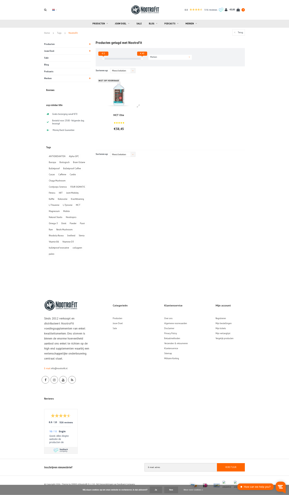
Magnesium (54, 211)
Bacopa (52, 162)
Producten (98, 23)
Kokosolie (62, 199)
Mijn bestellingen (224, 323)
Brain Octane (79, 162)
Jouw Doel (120, 23)
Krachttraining (77, 199)
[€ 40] (141, 58)
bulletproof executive (59, 247)
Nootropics (71, 217)
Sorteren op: (102, 70)
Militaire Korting (171, 358)
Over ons (168, 318)
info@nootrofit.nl (59, 368)
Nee (171, 490)
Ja (156, 490)
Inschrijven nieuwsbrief (58, 467)
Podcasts (169, 23)
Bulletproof (54, 168)
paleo (51, 254)
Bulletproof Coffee (72, 168)
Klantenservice (171, 348)
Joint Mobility (72, 192)
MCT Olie (118, 115)
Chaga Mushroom (57, 180)
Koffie (51, 199)
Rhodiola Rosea (56, 235)
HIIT (61, 192)
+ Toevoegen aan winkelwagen (118, 138)
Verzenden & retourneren (176, 343)
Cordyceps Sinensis (58, 186)
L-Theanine (54, 205)
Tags (59, 33)
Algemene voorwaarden (175, 323)
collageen (77, 247)
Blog (151, 23)
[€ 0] (103, 58)
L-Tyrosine (67, 205)
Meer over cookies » (193, 490)
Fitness (52, 192)
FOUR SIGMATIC (77, 186)
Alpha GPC (74, 156)
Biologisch (65, 162)
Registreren (221, 318)
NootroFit (73, 33)
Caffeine (62, 174)
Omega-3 (53, 223)
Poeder (73, 223)
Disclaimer (169, 328)
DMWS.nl (75, 484)
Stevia (81, 235)
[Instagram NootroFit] (54, 380)
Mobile (66, 211)
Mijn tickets (221, 328)
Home (47, 33)
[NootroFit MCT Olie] (119, 93)
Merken (189, 23)
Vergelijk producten (224, 338)
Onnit (63, 223)
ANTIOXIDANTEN (57, 156)
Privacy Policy (170, 333)
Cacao (52, 174)
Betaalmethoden (172, 338)
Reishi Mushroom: (64, 229)
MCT (78, 205)
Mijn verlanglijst (223, 333)
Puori (82, 223)
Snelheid (71, 235)
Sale (139, 23)
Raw (51, 229)
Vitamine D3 (68, 241)
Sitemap (168, 353)
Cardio (73, 174)
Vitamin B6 (54, 241)
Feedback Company (126, 484)
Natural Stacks (55, 217)
